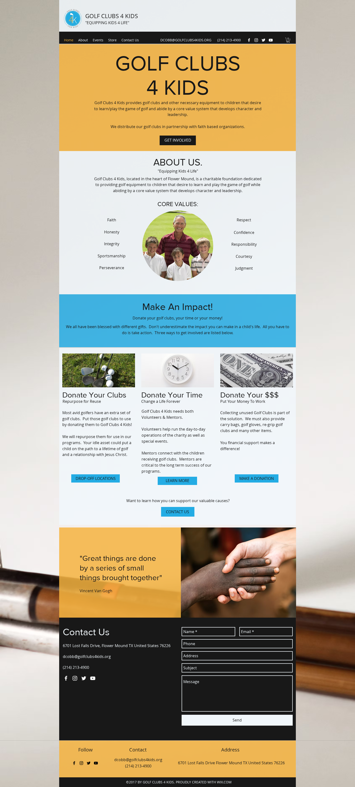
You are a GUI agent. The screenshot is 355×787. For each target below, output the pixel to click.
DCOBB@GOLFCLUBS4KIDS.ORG (185, 40)
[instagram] (256, 40)
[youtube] (270, 40)
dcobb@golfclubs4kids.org (87, 656)
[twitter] (263, 40)
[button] (288, 40)
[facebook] (249, 40)
